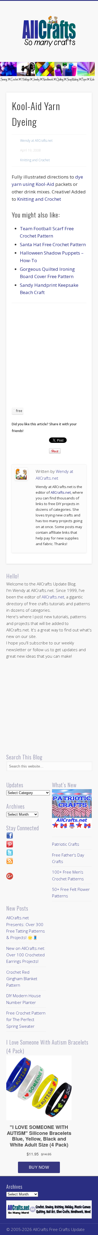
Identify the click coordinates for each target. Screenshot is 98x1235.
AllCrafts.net (61, 492)
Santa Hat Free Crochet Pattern (53, 244)
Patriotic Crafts (65, 844)
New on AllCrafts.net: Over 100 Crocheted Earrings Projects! (25, 955)
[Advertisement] (49, 357)
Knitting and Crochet (35, 160)
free (19, 411)
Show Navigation (79, 48)
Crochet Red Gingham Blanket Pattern (21, 978)
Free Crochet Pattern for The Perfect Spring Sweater (25, 1019)
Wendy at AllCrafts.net (36, 140)
